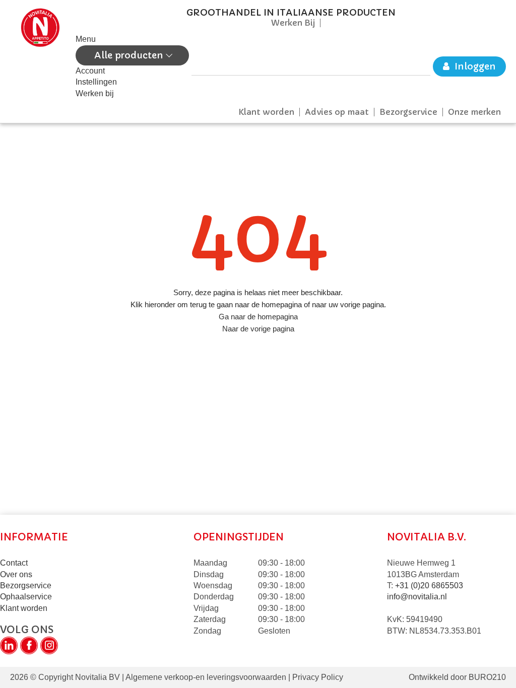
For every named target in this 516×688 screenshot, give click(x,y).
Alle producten (130, 55)
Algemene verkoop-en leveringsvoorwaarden (205, 677)
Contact (14, 563)
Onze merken (474, 112)
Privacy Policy (316, 677)
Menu (86, 39)
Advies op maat (337, 112)
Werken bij (95, 93)
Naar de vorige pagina (258, 328)
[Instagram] (49, 645)
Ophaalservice (26, 596)
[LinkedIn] (9, 645)
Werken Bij (293, 23)
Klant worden (266, 112)
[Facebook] (29, 645)
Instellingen (96, 82)
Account (90, 70)
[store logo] (40, 53)
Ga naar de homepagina (258, 316)
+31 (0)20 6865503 (429, 585)
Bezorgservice (408, 112)
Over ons (16, 574)
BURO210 (487, 677)
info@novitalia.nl (417, 596)
